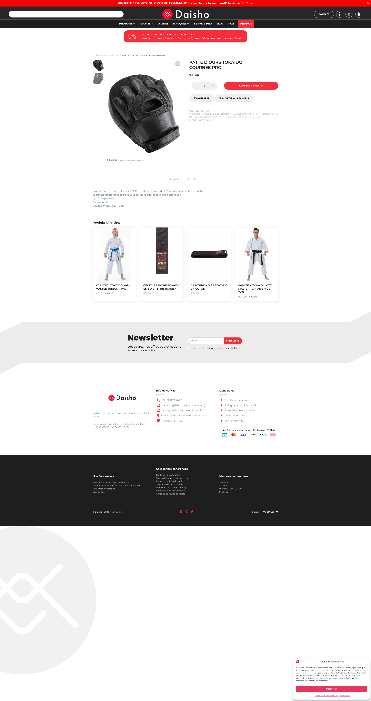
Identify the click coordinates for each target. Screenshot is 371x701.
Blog (220, 23)
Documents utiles (234, 415)
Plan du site (116, 512)
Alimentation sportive (104, 489)
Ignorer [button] (367, 3)
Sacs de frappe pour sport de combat (111, 482)
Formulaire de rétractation (239, 410)
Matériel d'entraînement (217, 114)
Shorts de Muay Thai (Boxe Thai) (172, 478)
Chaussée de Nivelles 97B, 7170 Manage (184, 415)
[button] (177, 63)
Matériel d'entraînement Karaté (249, 114)
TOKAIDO (205, 120)
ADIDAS (223, 485)
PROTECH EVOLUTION (230, 489)
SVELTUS (223, 492)
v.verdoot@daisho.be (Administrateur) (183, 405)
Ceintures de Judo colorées (169, 484)
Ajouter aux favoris (235, 98)
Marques (180, 23)
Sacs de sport (99, 492)
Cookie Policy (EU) (234, 420)
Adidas (163, 23)
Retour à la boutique (107, 55)
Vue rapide (130, 277)
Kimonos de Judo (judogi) (169, 481)
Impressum (345, 695)
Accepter (331, 688)
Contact (324, 14)
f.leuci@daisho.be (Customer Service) (182, 410)
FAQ (231, 23)
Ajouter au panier (251, 85)
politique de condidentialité (221, 348)
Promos (246, 23)
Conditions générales (236, 400)
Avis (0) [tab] (192, 179)
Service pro (203, 23)
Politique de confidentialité (326, 695)
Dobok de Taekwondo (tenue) (171, 487)
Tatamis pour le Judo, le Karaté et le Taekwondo (117, 485)
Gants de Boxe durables (168, 475)
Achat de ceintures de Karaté (170, 494)
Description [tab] (175, 179)
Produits (126, 23)
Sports (145, 23)
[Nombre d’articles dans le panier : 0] (348, 14)
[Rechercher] (120, 14)
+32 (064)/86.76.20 (171, 400)
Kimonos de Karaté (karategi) (171, 490)
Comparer (203, 98)
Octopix (256, 512)
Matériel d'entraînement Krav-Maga (241, 117)
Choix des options (130, 260)
